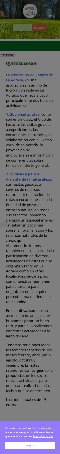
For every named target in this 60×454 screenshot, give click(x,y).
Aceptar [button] (30, 445)
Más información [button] (43, 436)
